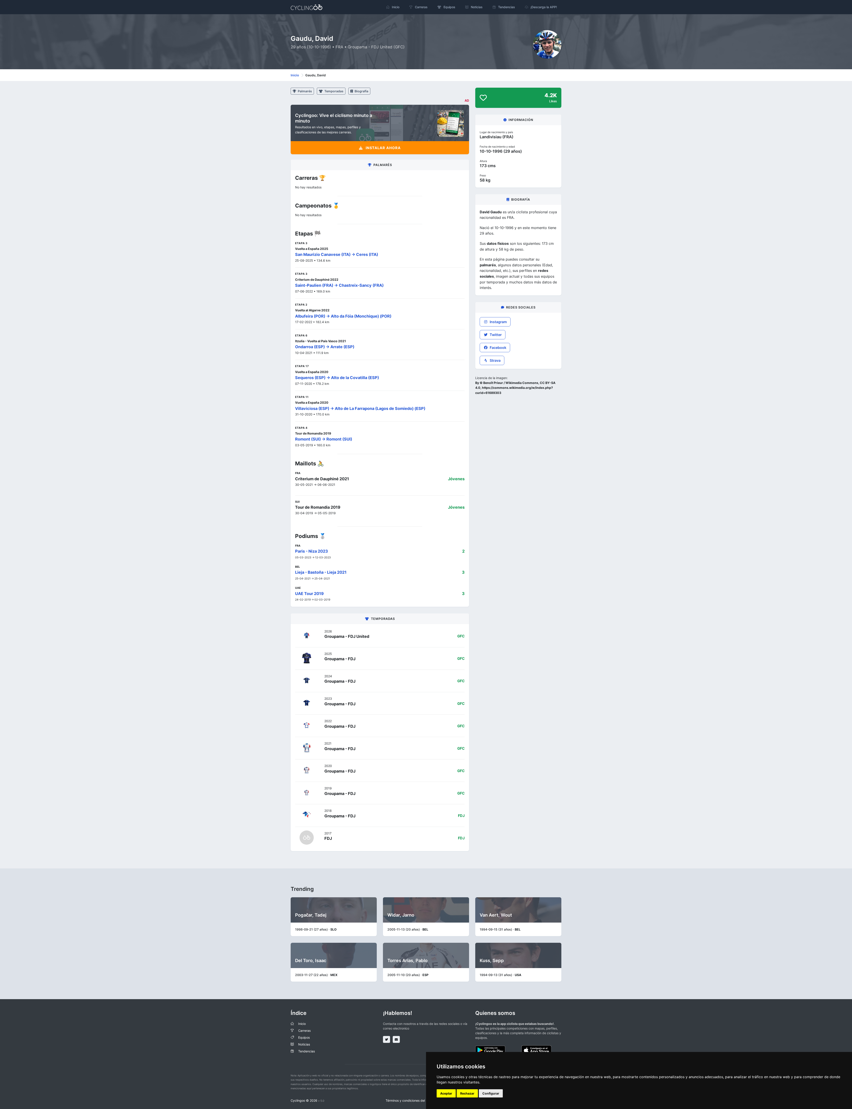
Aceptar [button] (446, 1093)
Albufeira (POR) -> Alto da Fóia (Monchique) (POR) (343, 316)
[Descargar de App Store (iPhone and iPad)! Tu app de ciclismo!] (536, 1050)
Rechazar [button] (467, 1093)
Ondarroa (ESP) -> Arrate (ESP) (324, 346)
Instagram (498, 322)
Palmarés (304, 91)
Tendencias (306, 1051)
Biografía (361, 91)
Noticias (304, 1044)
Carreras (304, 1030)
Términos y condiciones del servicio (411, 1100)
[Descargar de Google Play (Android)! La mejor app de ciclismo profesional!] (490, 1050)
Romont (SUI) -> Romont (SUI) (323, 439)
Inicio (295, 75)
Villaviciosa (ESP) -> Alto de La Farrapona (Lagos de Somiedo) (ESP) (360, 408)
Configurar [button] (490, 1093)
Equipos (304, 1037)
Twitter (495, 334)
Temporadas (333, 91)
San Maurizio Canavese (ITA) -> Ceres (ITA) (336, 254)
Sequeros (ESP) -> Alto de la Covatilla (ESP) (337, 377)
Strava (495, 360)
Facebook (497, 347)
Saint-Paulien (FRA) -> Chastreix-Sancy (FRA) (339, 285)
